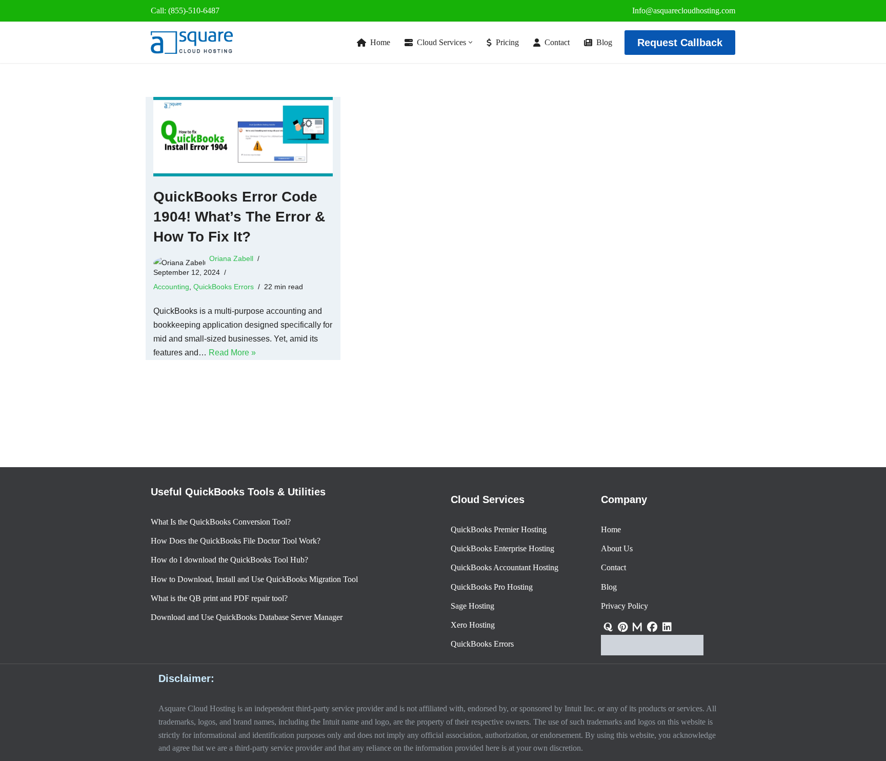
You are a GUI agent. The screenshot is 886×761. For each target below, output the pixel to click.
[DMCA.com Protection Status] (652, 652)
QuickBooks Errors (223, 287)
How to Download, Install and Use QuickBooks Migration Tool (254, 579)
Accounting (171, 287)
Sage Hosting (472, 606)
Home (380, 42)
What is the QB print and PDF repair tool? (219, 598)
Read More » (232, 352)
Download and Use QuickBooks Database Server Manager (247, 617)
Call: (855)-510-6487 (185, 10)
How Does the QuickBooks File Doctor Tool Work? (235, 540)
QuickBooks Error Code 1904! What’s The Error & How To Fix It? (239, 217)
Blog (604, 42)
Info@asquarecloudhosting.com (683, 10)
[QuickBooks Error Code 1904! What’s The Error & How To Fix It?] (243, 136)
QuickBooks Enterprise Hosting (502, 548)
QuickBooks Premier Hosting (499, 529)
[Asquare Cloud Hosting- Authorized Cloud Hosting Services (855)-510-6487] (192, 42)
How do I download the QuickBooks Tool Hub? (229, 560)
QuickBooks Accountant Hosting (504, 568)
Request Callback (679, 42)
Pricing (507, 42)
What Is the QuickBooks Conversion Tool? (221, 521)
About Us (617, 548)
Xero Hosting (473, 624)
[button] (470, 42)
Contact (557, 42)
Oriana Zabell (231, 258)
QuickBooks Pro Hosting (492, 587)
